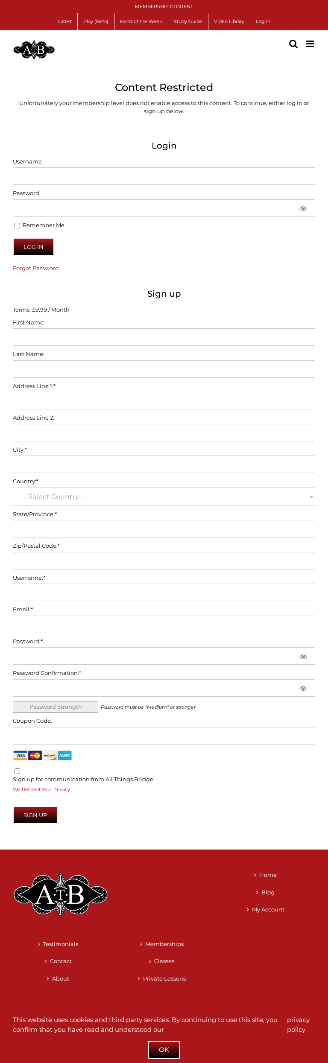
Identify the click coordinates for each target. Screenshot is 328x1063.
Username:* (29, 577)
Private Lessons (164, 978)
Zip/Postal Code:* (36, 545)
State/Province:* (35, 514)
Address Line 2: (33, 417)
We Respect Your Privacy (41, 789)
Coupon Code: (32, 720)
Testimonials (60, 943)
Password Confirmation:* (47, 672)
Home (268, 874)
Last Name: (28, 353)
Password (26, 193)
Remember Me (42, 225)
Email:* (23, 609)
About (60, 978)
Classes (164, 961)
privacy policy (298, 1025)
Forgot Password (36, 268)
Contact (61, 961)
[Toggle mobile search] (293, 43)
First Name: (29, 322)
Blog (268, 892)
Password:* (28, 641)
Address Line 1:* (34, 386)
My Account (268, 909)
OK (164, 1049)
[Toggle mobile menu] (310, 43)
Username (27, 161)
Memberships (164, 943)
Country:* (25, 481)
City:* (20, 449)
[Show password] (303, 208)
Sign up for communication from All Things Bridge (83, 779)
